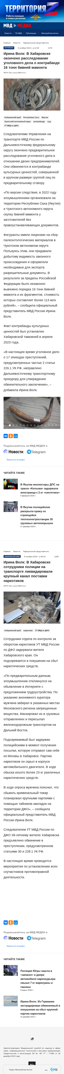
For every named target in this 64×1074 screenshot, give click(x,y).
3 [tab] (17, 425)
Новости (8, 33)
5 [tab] (24, 425)
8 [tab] (35, 425)
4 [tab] (20, 425)
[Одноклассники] (11, 436)
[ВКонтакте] (6, 436)
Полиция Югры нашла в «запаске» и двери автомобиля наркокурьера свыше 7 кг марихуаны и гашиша (37, 978)
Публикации (31, 33)
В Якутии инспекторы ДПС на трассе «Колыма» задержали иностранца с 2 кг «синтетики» (40, 488)
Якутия (45, 117)
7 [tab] (31, 425)
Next (57, 413)
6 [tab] (27, 425)
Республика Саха (31, 117)
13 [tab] (52, 425)
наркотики (28, 630)
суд (49, 121)
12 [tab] (49, 425)
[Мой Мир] (16, 436)
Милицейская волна (49, 33)
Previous (7, 413)
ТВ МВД (18, 33)
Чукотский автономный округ (17, 121)
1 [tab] (10, 425)
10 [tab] (42, 425)
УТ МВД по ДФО (11, 126)
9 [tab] (38, 425)
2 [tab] (13, 425)
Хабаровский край (12, 117)
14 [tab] (56, 425)
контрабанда (39, 121)
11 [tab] (45, 425)
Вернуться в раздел (16, 460)
